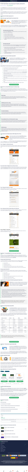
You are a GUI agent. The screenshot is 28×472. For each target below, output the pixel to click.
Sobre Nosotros (2, 445)
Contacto (1, 444)
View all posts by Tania (13, 421)
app (4, 2)
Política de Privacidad (3, 449)
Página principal (2, 2)
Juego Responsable (3, 446)
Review (5, 376)
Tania (7, 5)
